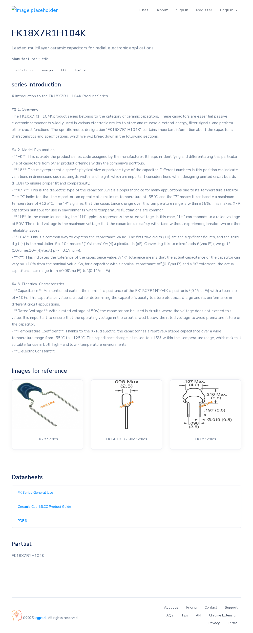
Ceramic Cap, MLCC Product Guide (44, 506)
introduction (25, 70)
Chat (143, 10)
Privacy (214, 623)
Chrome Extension (223, 615)
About (162, 10)
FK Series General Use (35, 492)
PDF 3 (22, 520)
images (47, 70)
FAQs (169, 615)
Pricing (191, 607)
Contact (211, 607)
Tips (184, 615)
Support (231, 607)
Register (204, 10)
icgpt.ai (40, 617)
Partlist (80, 70)
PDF (64, 70)
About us (171, 607)
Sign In (182, 10)
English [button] (226, 10)
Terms (232, 623)
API (198, 615)
